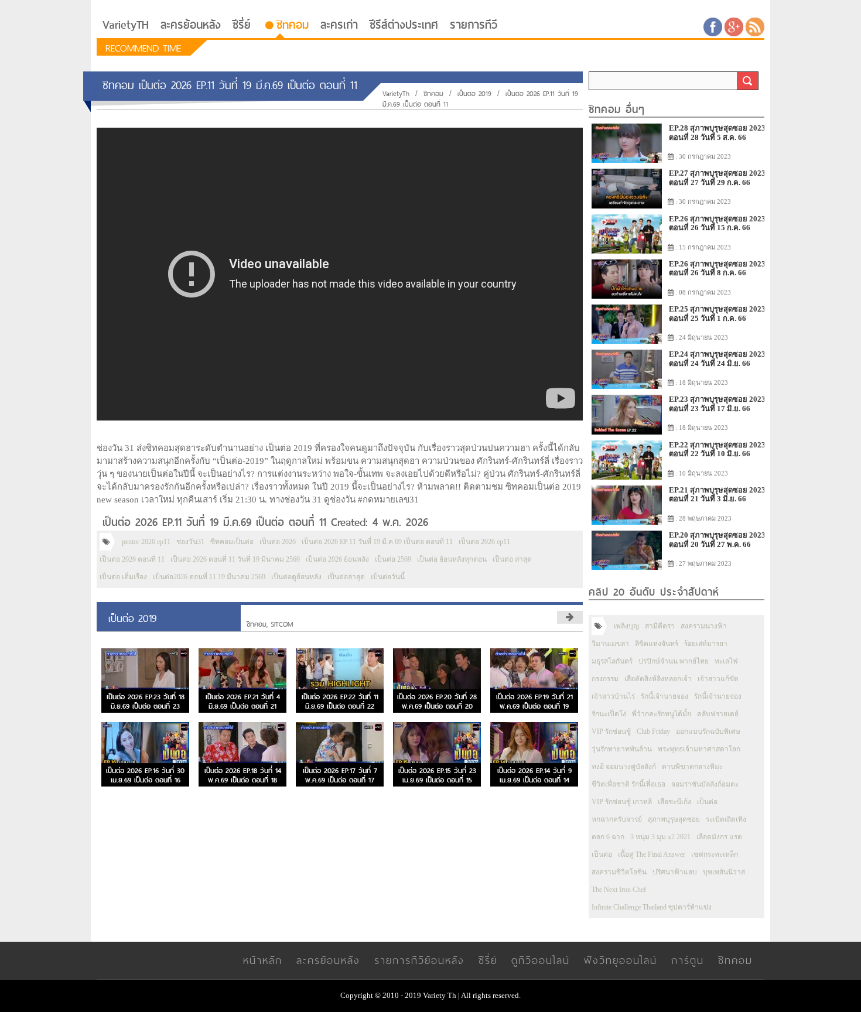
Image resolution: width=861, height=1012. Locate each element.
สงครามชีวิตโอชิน (619, 872)
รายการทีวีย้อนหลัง (419, 960)
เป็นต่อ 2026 (277, 542)
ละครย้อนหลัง (190, 25)
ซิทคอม (292, 25)
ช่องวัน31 (190, 542)
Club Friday (653, 731)
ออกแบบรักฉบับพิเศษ (708, 731)
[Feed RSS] (755, 26)
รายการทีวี (473, 25)
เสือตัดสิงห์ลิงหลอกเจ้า (658, 679)
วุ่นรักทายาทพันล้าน (622, 749)
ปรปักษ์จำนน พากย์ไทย (673, 661)
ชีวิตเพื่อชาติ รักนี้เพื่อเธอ (628, 784)
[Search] (747, 81)
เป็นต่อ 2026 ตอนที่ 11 (132, 559)
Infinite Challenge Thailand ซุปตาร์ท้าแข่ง (652, 907)
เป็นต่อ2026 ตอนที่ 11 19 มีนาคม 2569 (209, 577)
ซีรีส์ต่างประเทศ (404, 25)
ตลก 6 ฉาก (608, 837)
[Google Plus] (734, 26)
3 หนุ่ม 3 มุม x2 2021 (660, 837)
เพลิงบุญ (626, 626)
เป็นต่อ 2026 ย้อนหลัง (337, 559)
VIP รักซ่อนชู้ (611, 731)
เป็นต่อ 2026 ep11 (484, 542)
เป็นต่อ (707, 802)
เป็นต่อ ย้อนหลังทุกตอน (452, 559)
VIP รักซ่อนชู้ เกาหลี (622, 802)
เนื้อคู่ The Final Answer (651, 854)
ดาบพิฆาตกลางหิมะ (692, 767)
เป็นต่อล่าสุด (346, 577)
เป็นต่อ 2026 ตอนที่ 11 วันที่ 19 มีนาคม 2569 (235, 559)
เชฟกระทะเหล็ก (714, 854)
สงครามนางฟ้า (704, 626)
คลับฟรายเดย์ (718, 714)
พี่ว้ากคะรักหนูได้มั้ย (661, 714)
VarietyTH (125, 25)
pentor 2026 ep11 (146, 542)
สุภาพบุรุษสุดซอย (674, 819)
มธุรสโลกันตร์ (612, 661)
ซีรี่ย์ (242, 25)
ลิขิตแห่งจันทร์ (656, 644)
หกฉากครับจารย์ (617, 819)
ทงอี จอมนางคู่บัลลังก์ (624, 767)
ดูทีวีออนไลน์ (540, 960)
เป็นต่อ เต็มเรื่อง (123, 577)
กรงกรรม (605, 679)
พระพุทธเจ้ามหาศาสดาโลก (699, 749)
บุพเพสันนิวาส (724, 872)
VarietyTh (395, 94)
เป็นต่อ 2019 (474, 94)
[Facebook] (712, 26)
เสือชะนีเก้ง (674, 802)
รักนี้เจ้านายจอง (664, 696)
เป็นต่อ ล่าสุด (512, 559)
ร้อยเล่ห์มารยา (705, 644)
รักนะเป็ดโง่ (609, 714)
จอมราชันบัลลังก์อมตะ (705, 784)
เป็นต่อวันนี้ (388, 577)
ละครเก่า (339, 25)
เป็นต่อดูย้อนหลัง (296, 577)
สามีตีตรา (660, 626)
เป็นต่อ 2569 (393, 559)
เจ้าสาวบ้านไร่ (613, 696)
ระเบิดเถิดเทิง (726, 819)
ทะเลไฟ (726, 661)
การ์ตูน (687, 960)
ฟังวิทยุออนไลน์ (620, 960)
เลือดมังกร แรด (719, 837)
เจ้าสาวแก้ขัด (718, 679)
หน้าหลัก (262, 960)
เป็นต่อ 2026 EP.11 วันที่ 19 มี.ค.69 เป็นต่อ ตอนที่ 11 (377, 542)
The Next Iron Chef (619, 890)
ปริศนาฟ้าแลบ (674, 872)
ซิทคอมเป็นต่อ (232, 542)
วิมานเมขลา (610, 644)
